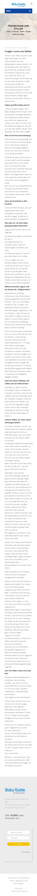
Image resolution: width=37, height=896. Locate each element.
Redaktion (24, 48)
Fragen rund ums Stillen (18, 51)
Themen (15, 31)
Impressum (19, 888)
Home (8, 31)
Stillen (22, 31)
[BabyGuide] (18, 4)
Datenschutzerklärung (19, 891)
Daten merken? (25, 852)
